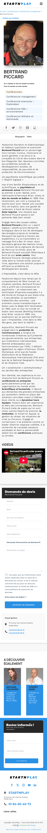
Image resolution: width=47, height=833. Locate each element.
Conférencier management (30, 11)
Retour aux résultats (11, 18)
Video (29, 137)
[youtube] (29, 785)
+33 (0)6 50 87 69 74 (16, 633)
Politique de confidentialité (30, 829)
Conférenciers (13, 11)
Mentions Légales (13, 829)
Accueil (3, 11)
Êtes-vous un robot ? (15, 597)
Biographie (20, 137)
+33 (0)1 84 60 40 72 (16, 630)
